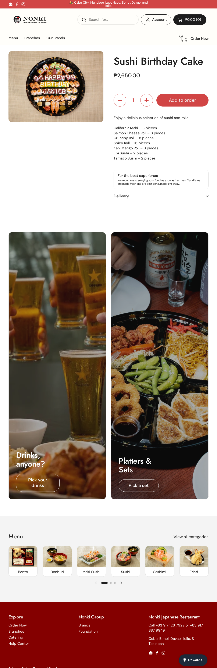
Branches (16, 631)
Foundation (88, 631)
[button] (189, 19)
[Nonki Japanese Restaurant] (30, 19)
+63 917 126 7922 (170, 625)
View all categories (191, 536)
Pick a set (139, 485)
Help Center (18, 643)
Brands (84, 625)
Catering (15, 637)
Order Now (17, 625)
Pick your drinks (37, 483)
